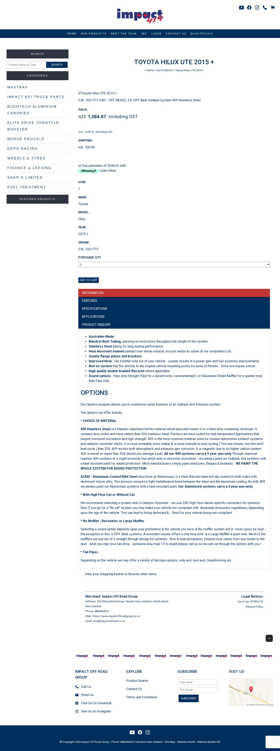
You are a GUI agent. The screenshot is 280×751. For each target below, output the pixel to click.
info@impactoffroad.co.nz (109, 621)
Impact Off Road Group (95, 741)
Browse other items (142, 574)
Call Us (86, 687)
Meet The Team (124, 33)
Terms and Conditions (141, 697)
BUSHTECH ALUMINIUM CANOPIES (32, 110)
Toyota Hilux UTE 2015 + (189, 70)
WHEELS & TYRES (26, 158)
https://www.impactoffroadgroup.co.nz (116, 616)
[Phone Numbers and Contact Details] (264, 7)
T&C (144, 33)
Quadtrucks (201, 33)
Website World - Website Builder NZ (198, 741)
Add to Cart (89, 280)
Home (72, 33)
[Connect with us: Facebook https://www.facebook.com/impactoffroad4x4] (249, 7)
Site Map (170, 741)
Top (269, 638)
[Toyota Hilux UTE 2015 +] (97, 93)
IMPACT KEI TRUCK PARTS (36, 97)
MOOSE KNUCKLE (26, 139)
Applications (93, 317)
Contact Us (176, 33)
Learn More (108, 171)
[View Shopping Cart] (272, 7)
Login (156, 33)
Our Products (94, 33)
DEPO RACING (22, 148)
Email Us (87, 695)
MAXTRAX (17, 87)
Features (89, 301)
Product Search (137, 681)
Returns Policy (254, 606)
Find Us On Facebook (96, 703)
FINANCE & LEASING (29, 168)
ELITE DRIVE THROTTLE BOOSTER (33, 126)
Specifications (94, 309)
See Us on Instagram (96, 711)
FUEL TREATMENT (26, 187)
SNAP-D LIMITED (25, 177)
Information (92, 293)
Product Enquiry (96, 325)
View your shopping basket (104, 574)
